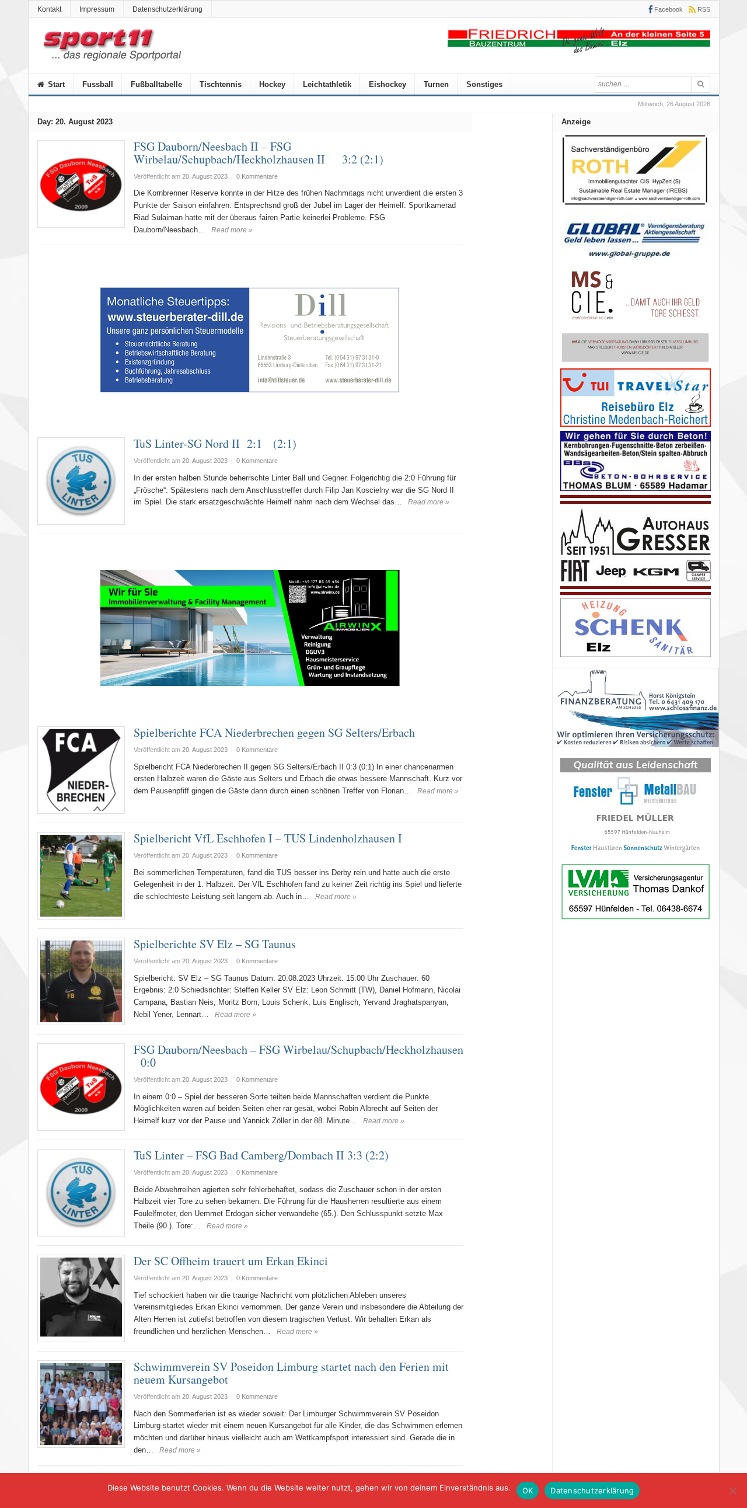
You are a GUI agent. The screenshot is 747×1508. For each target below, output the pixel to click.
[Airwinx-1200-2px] (250, 710)
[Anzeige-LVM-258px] (635, 918)
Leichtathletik (327, 84)
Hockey (272, 84)
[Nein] (732, 1490)
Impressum (96, 9)
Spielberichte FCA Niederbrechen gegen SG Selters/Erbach (274, 732)
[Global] (635, 261)
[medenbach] (635, 424)
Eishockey (387, 84)
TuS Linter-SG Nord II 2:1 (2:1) (215, 443)
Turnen (436, 84)
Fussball (97, 84)
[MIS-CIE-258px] (635, 361)
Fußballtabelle (156, 84)
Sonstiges (484, 84)
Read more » (232, 230)
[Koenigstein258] (636, 751)
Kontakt (49, 9)
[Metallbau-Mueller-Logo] (635, 855)
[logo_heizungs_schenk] (635, 654)
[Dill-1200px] (250, 421)
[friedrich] (579, 50)
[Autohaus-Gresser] (635, 592)
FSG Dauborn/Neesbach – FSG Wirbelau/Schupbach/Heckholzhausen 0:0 (298, 1056)
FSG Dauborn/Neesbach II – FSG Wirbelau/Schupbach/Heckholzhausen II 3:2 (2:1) (258, 152)
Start (55, 84)
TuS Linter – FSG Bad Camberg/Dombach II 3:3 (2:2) (261, 1155)
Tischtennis (221, 84)
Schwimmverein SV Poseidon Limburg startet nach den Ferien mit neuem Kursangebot (291, 1373)
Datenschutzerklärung (167, 9)
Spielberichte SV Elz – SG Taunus (215, 944)
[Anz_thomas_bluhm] (635, 488)
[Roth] (635, 208)
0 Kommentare (257, 176)
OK (527, 1490)
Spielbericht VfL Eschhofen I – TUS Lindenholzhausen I (268, 838)
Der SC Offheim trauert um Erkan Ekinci (231, 1261)
